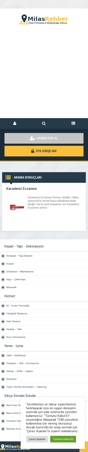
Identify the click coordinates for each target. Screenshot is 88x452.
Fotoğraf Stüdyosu (16, 313)
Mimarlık (11, 287)
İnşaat (9, 263)
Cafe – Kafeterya (15, 355)
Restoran (11, 379)
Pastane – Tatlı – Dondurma (22, 363)
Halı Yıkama (13, 321)
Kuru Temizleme (15, 337)
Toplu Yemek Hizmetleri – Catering (26, 387)
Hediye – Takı (14, 329)
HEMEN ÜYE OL (47, 138)
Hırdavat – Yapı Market (19, 256)
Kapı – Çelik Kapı (16, 279)
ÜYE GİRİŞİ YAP (46, 151)
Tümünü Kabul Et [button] (63, 439)
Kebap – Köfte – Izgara (19, 371)
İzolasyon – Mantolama (19, 271)
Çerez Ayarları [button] (37, 439)
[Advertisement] (44, 76)
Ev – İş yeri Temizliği (17, 305)
